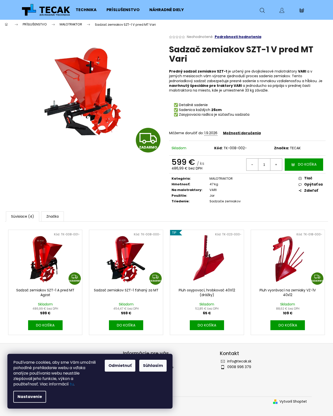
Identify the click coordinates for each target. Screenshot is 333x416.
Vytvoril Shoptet (293, 401)
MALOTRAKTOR (221, 178)
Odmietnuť (120, 365)
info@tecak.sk (239, 361)
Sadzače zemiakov (225, 201)
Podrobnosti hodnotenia (238, 37)
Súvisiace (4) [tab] (22, 216)
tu (72, 384)
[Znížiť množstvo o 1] (252, 164)
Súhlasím (153, 365)
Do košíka (307, 164)
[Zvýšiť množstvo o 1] (276, 164)
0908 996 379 (239, 366)
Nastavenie (30, 396)
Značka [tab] (52, 216)
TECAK (295, 148)
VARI (213, 190)
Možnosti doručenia (242, 133)
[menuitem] (86, 10)
